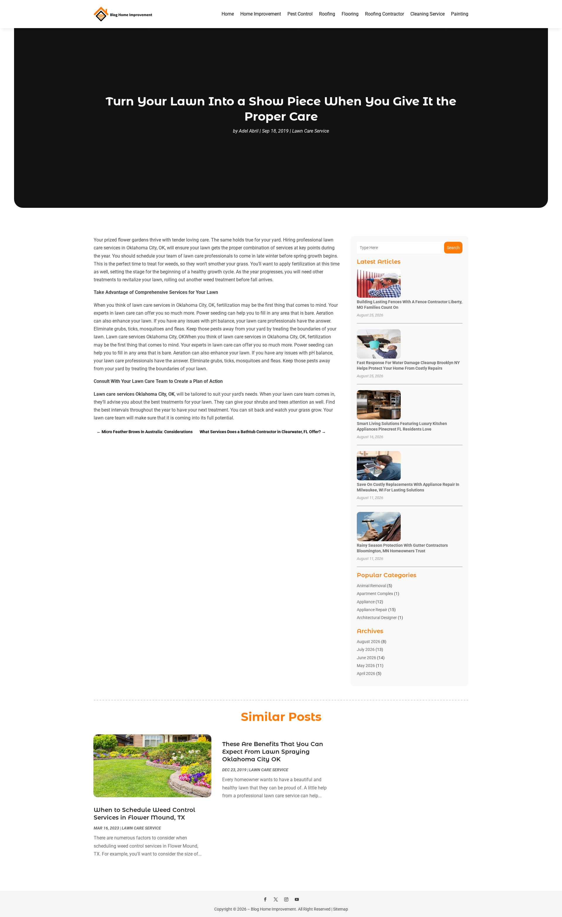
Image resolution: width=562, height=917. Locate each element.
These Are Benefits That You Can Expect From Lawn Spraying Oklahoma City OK (272, 752)
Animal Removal (371, 585)
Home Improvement (260, 14)
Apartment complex (375, 593)
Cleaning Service (427, 14)
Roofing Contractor (384, 14)
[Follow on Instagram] (286, 899)
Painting (459, 14)
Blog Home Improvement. (274, 909)
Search (453, 247)
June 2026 (366, 657)
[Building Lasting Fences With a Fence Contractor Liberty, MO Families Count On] (379, 283)
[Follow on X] (276, 899)
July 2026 (366, 649)
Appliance (366, 601)
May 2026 (366, 665)
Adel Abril (248, 131)
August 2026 (368, 641)
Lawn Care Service (310, 131)
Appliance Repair (372, 609)
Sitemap (340, 909)
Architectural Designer (377, 617)
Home (228, 14)
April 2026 (366, 673)
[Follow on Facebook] (265, 899)
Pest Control (300, 14)
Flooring (350, 14)
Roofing (327, 14)
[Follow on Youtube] (297, 899)
